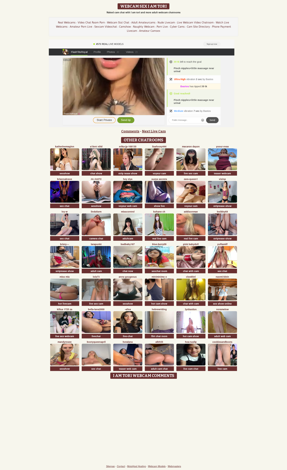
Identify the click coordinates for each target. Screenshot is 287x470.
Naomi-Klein (222, 276)
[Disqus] (143, 422)
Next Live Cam (154, 131)
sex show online (222, 303)
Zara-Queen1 (191, 179)
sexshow (65, 173)
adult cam (96, 271)
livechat (96, 336)
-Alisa (128, 309)
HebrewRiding (159, 309)
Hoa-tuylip (191, 341)
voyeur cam (159, 173)
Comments (130, 131)
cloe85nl (191, 276)
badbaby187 (128, 244)
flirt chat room (159, 336)
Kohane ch (159, 211)
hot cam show (159, 303)
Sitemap (110, 466)
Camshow (125, 26)
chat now (128, 271)
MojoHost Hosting (136, 466)
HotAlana (128, 341)
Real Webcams (67, 22)
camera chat (96, 238)
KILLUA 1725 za (64, 309)
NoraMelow (222, 309)
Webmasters (174, 466)
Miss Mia (65, 276)
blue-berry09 (159, 244)
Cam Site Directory (198, 26)
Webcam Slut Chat (118, 22)
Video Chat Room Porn (91, 22)
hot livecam (64, 303)
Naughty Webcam (143, 26)
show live (159, 206)
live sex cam (191, 173)
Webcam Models (157, 466)
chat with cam (191, 271)
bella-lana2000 (96, 309)
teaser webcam (222, 173)
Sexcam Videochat (105, 26)
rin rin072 (96, 179)
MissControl (128, 211)
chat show (96, 173)
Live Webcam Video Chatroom (195, 22)
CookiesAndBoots (222, 341)
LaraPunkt (96, 244)
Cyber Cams (177, 26)
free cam (222, 368)
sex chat (64, 206)
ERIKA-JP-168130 (127, 146)
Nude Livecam (166, 22)
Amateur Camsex (149, 30)
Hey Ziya (127, 179)
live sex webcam (64, 336)
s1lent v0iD (96, 146)
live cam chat (190, 368)
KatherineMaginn (64, 146)
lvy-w (65, 211)
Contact (121, 466)
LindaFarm (96, 211)
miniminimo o (159, 276)
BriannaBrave (64, 179)
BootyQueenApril (96, 341)
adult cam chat (159, 368)
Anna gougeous (128, 276)
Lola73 (96, 276)
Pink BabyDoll (191, 244)
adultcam (128, 238)
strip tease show (127, 173)
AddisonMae (191, 211)
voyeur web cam (128, 206)
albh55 (159, 341)
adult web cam (222, 336)
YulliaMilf (222, 244)
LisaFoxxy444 (159, 146)
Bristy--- (64, 244)
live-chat (128, 336)
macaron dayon (191, 146)
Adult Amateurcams (143, 22)
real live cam (159, 238)
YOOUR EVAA (222, 146)
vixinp (222, 179)
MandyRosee (65, 341)
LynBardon (191, 309)
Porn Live (162, 26)
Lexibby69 (222, 211)
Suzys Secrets (159, 179)
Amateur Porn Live (81, 26)
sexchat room (159, 271)
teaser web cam (128, 368)
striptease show (222, 206)
